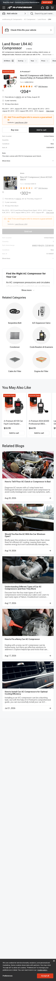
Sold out (28, 231)
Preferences (8, 976)
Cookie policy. (42, 970)
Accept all (45, 976)
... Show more (46, 55)
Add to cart (14, 433)
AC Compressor (29, 19)
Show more (26, 290)
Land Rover (42, 19)
